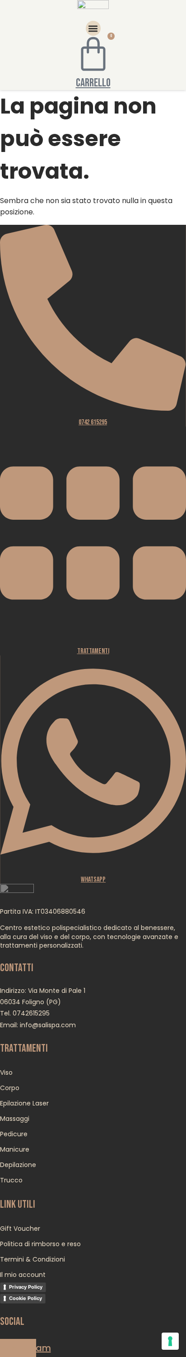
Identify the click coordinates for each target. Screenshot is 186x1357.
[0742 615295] (93, 407)
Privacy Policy (25, 1287)
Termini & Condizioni (32, 1259)
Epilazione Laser (24, 1103)
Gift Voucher (20, 1228)
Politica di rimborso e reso (40, 1243)
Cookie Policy (25, 1298)
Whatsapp (93, 879)
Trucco (11, 1180)
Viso (6, 1072)
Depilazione (18, 1164)
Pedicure (14, 1134)
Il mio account (23, 1274)
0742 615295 (93, 422)
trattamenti (93, 651)
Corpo (9, 1087)
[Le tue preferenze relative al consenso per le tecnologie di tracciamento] (170, 1341)
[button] (93, 28)
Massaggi (14, 1118)
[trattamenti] (93, 636)
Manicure (14, 1149)
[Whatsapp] (93, 865)
